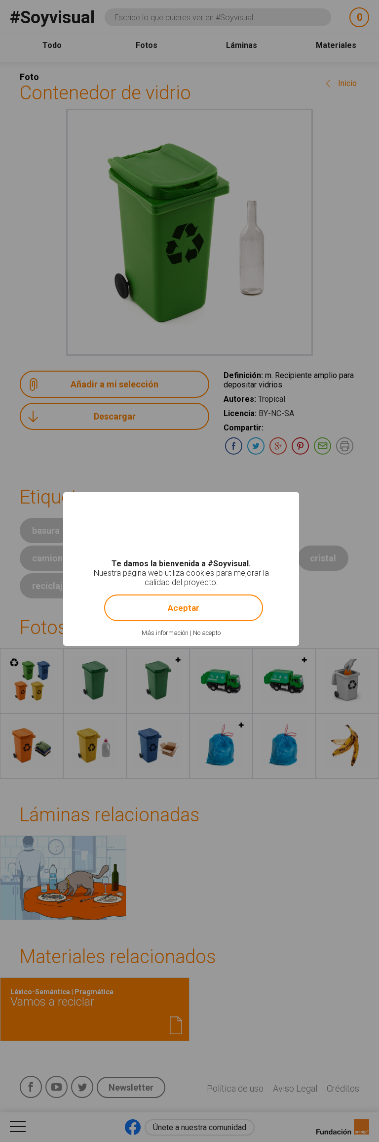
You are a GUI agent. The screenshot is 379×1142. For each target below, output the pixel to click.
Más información (165, 632)
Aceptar (183, 608)
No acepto (207, 632)
